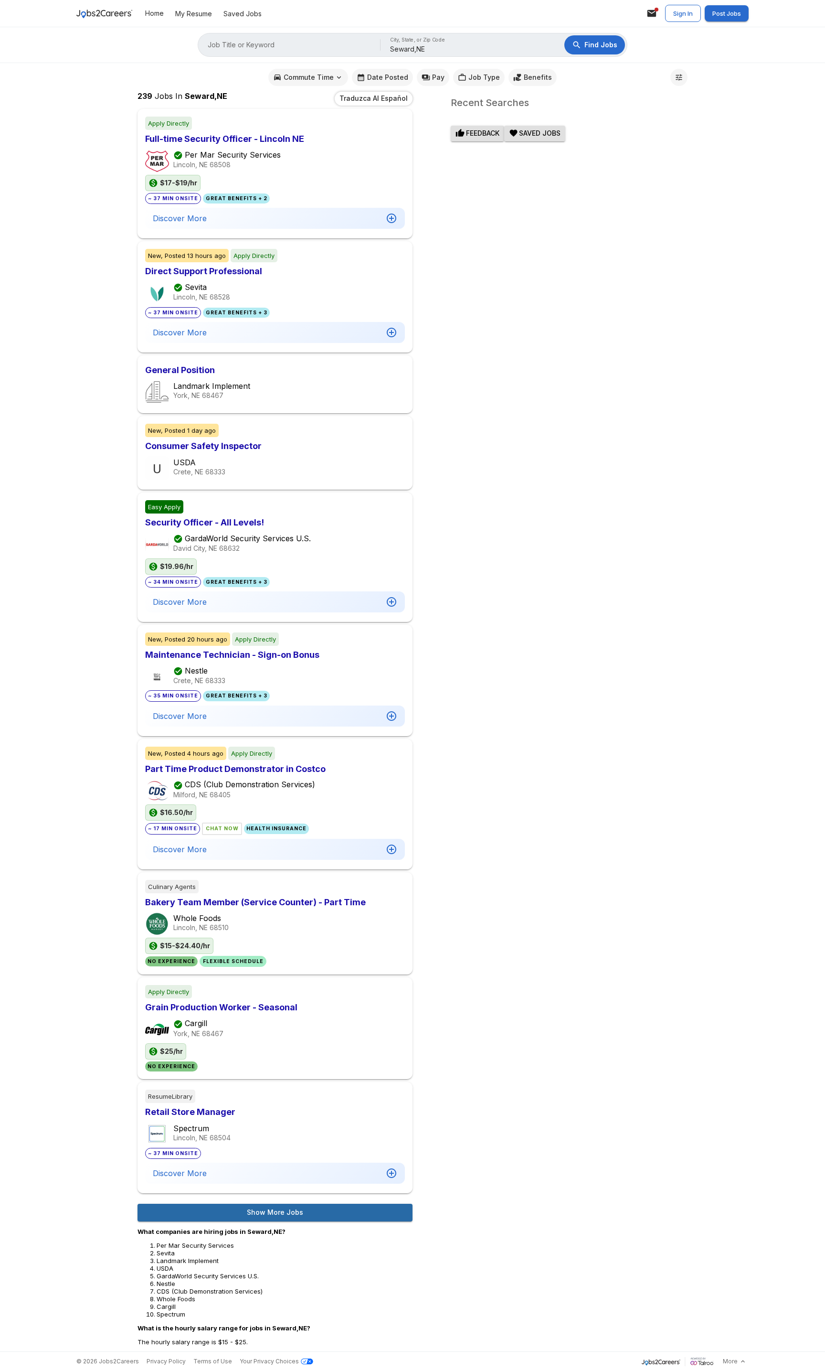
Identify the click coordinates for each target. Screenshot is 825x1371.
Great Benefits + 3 (236, 313)
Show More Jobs (275, 1212)
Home (154, 13)
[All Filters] (679, 77)
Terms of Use (212, 1361)
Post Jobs (726, 13)
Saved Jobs (242, 14)
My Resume (193, 14)
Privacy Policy (166, 1361)
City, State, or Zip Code (417, 40)
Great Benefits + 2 (236, 198)
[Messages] (651, 13)
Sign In (683, 13)
